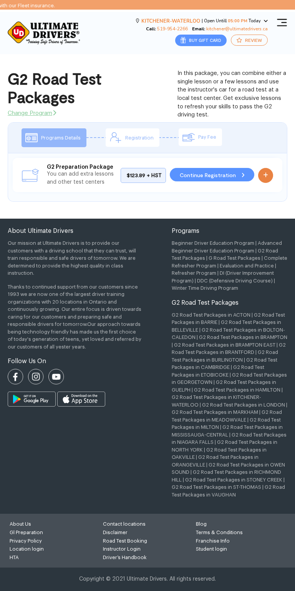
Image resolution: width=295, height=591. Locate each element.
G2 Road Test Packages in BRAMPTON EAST (224, 344)
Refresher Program (194, 273)
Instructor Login (122, 548)
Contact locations (124, 523)
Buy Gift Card (204, 40)
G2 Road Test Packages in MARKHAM (215, 412)
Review (253, 40)
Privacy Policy (26, 540)
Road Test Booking (125, 540)
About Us (20, 523)
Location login (27, 548)
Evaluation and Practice (247, 265)
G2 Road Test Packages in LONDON (243, 404)
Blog (201, 523)
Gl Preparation (26, 532)
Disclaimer (115, 532)
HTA (14, 557)
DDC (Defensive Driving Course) (235, 280)
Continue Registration (208, 175)
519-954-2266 (172, 29)
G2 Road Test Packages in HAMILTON (237, 389)
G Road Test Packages (234, 258)
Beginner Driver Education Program (213, 243)
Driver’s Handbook (125, 557)
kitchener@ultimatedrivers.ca (237, 29)
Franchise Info (213, 540)
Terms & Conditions (219, 532)
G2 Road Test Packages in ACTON (211, 314)
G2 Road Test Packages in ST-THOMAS (216, 487)
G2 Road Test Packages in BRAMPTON (243, 337)
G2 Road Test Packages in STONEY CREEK (233, 479)
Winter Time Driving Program (205, 288)
